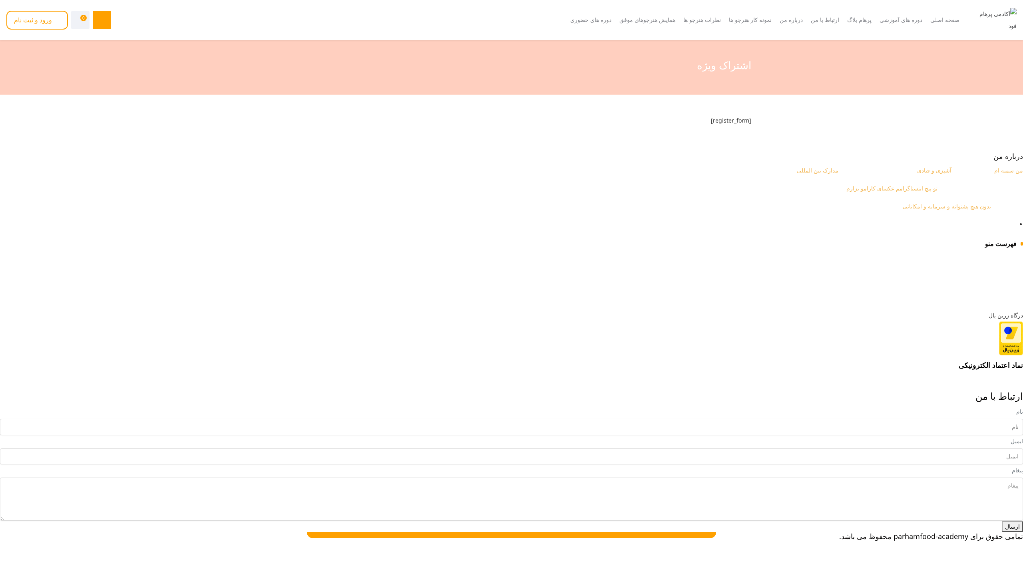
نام (1019, 411)
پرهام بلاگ (1004, 273)
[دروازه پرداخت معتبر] (1011, 337)
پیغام (1017, 470)
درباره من (1005, 301)
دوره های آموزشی (995, 259)
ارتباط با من (1002, 287)
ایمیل (1017, 441)
